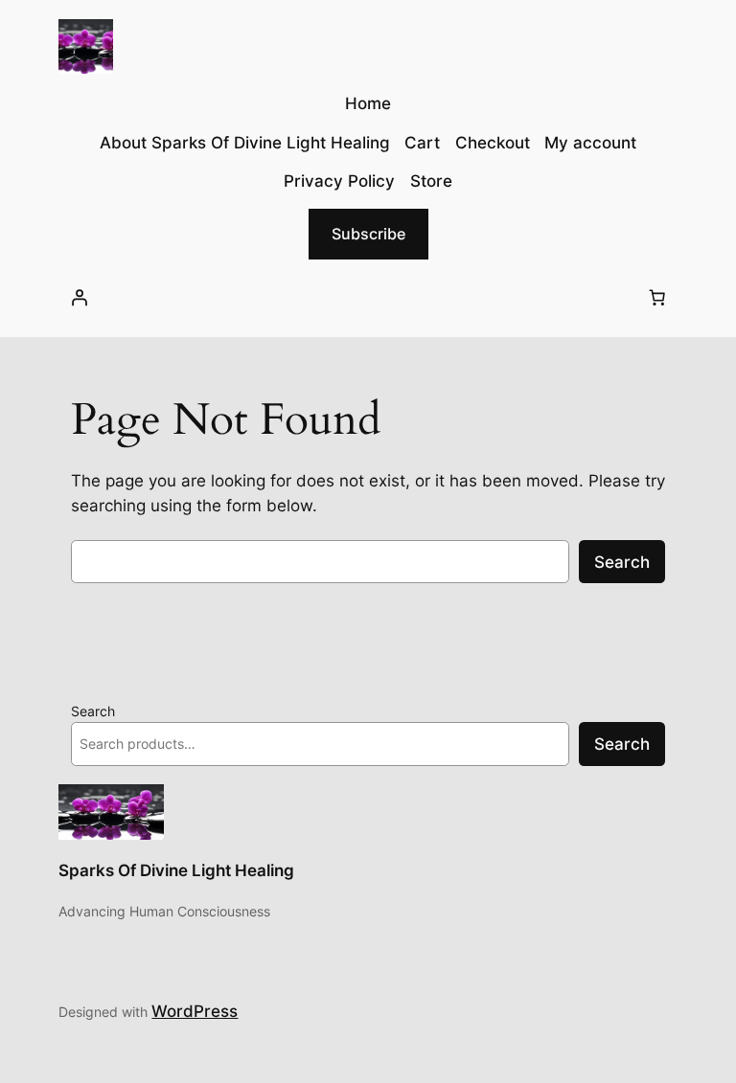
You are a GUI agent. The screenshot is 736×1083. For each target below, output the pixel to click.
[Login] (78, 298)
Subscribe (368, 233)
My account (590, 142)
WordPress (194, 1011)
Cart (422, 142)
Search (622, 562)
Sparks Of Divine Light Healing (176, 870)
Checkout (492, 142)
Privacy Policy (339, 181)
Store (431, 181)
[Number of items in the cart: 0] (657, 298)
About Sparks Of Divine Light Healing (245, 142)
